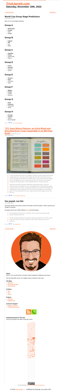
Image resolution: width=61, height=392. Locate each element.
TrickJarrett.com (18, 3)
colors (21, 195)
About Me (10, 282)
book (24, 195)
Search (9, 294)
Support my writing (13, 305)
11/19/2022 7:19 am (9, 18)
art (15, 195)
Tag (9, 292)
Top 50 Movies (11, 286)
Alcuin (27, 210)
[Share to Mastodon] (9, 122)
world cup (20, 122)
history (18, 195)
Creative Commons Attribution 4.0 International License (35, 385)
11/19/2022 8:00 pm (9, 135)
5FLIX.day (10, 299)
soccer (16, 122)
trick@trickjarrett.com (13, 307)
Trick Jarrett (19, 389)
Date (9, 291)
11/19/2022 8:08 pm (9, 203)
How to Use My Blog (13, 284)
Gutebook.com (11, 300)
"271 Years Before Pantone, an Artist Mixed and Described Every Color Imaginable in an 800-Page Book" (29, 131)
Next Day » (53, 12)
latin (19, 224)
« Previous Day (9, 12)
